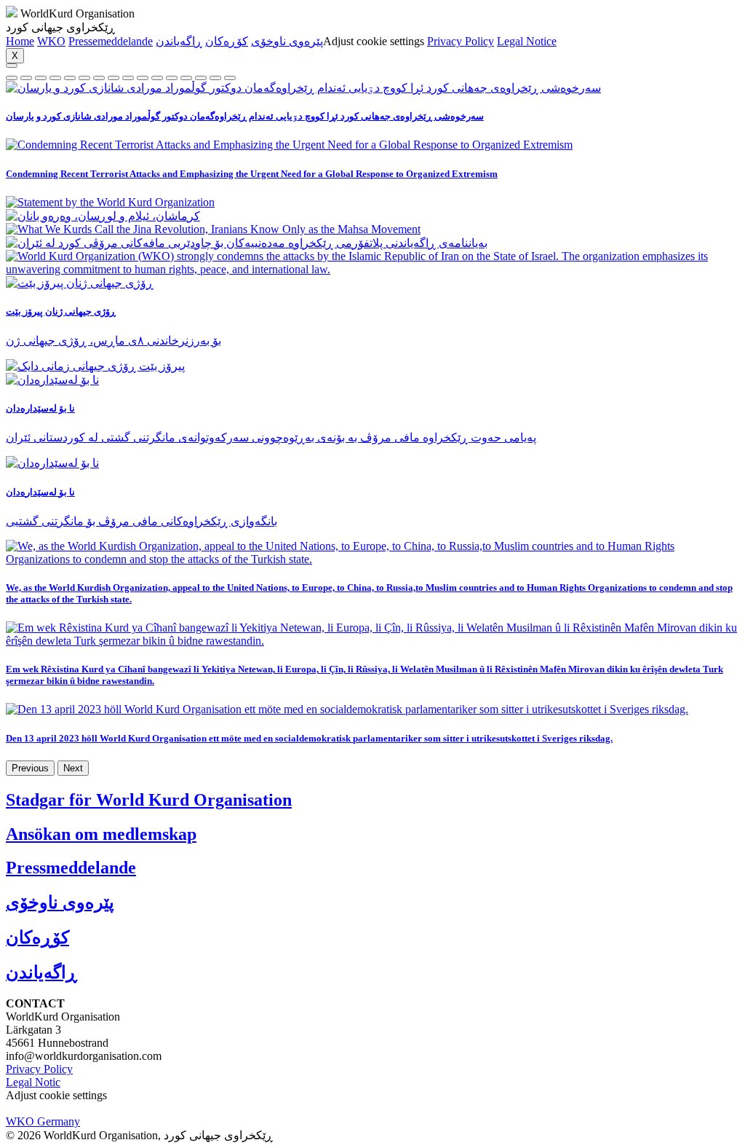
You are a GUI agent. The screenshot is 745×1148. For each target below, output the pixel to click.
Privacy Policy (460, 41)
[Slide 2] (41, 78)
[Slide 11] (172, 78)
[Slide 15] (230, 78)
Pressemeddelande (110, 41)
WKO (51, 41)
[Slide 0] (11, 78)
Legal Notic (33, 1082)
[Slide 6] (99, 78)
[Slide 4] (70, 78)
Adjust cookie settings (373, 41)
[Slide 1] (26, 78)
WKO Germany (43, 1121)
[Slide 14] (215, 78)
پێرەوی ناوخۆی (287, 41)
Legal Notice (527, 41)
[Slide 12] (186, 78)
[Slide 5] (84, 78)
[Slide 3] (55, 78)
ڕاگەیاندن (179, 41)
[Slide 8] (128, 78)
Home (20, 41)
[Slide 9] (142, 78)
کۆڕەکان (226, 41)
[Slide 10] (157, 78)
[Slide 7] (113, 78)
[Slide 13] (201, 78)
